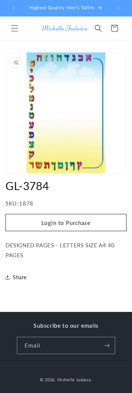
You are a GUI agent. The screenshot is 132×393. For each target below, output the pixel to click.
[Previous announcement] (14, 8)
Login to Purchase (66, 222)
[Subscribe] (107, 345)
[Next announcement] (118, 8)
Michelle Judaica (74, 379)
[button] (15, 28)
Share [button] (20, 277)
